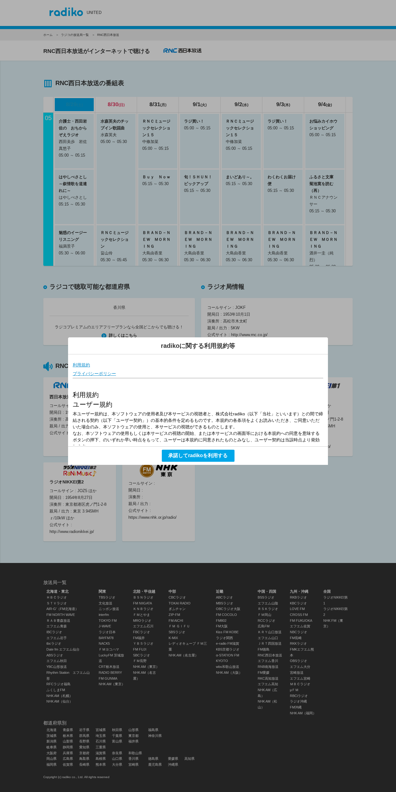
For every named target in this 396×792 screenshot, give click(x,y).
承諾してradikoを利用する (198, 455)
